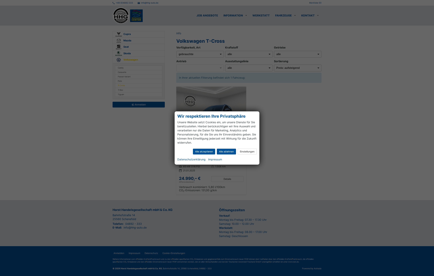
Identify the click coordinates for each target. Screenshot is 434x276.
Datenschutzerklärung (191, 159)
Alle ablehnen (226, 151)
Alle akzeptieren (204, 151)
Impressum (215, 159)
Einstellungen (247, 151)
